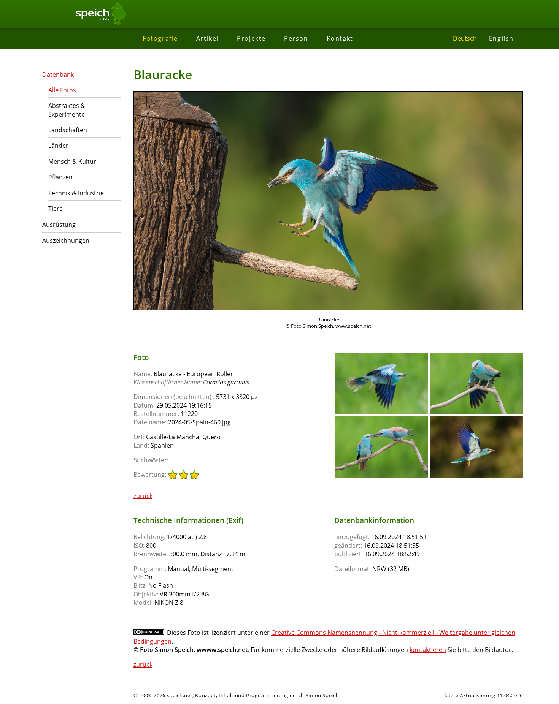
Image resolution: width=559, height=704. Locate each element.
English (501, 38)
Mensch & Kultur (72, 161)
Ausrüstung (59, 224)
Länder (58, 145)
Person (296, 38)
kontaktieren (428, 649)
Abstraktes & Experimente (66, 109)
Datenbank (58, 74)
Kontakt (340, 38)
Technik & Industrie (76, 193)
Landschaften (67, 130)
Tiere (55, 208)
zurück (142, 496)
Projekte (251, 38)
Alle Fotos (62, 90)
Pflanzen (60, 177)
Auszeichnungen (65, 240)
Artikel (207, 38)
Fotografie (160, 38)
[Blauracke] (381, 356)
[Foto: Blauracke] (328, 201)
